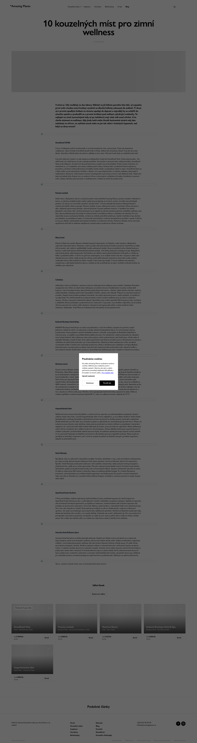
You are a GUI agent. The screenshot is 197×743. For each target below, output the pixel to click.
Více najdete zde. (107, 373)
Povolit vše (107, 383)
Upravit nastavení (88, 376)
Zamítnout (90, 383)
